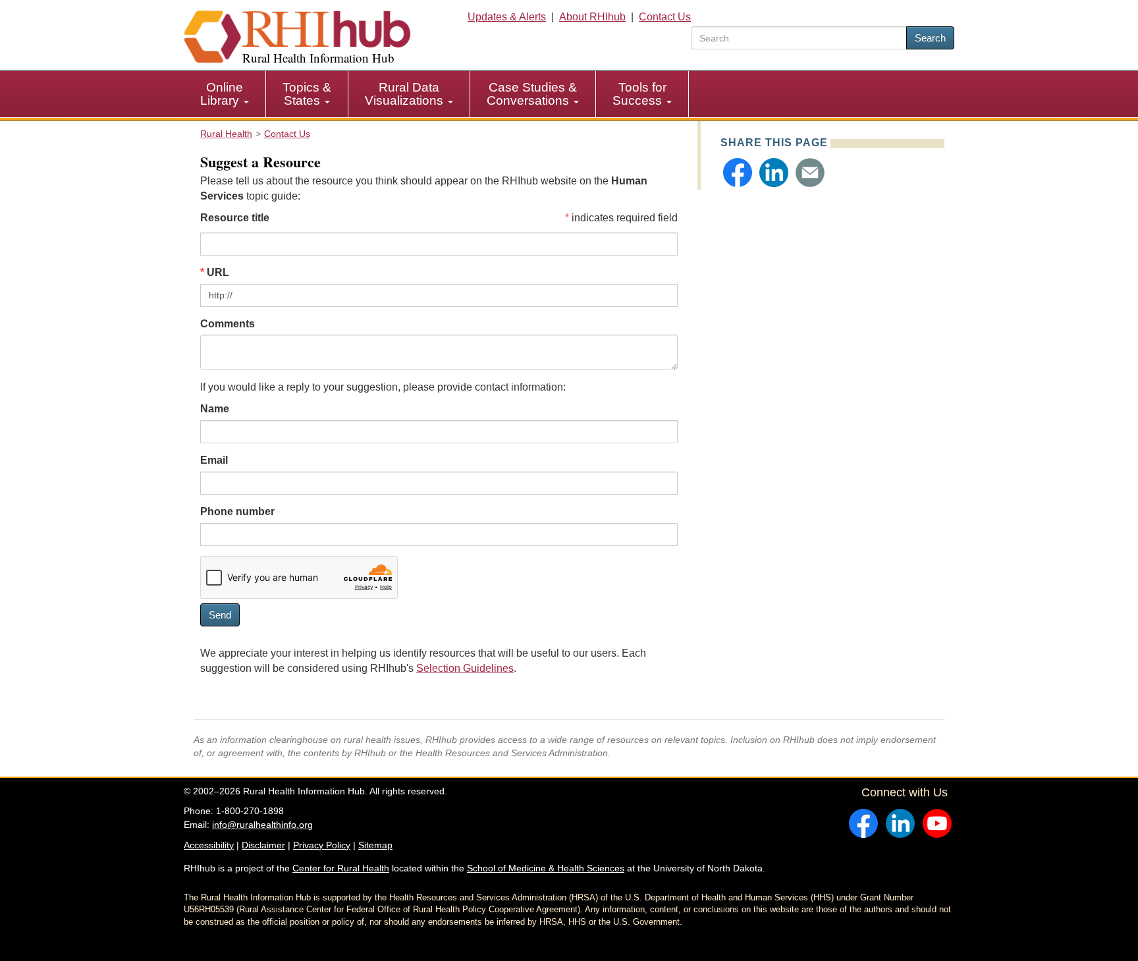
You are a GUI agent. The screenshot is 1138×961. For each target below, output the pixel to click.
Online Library (221, 93)
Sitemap (375, 845)
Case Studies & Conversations (532, 93)
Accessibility (209, 845)
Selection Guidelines (465, 668)
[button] (737, 172)
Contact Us (665, 16)
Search (930, 37)
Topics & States (307, 93)
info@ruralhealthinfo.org (262, 824)
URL (218, 272)
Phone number (237, 511)
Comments (227, 323)
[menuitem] (225, 94)
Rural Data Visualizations (406, 93)
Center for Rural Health (340, 868)
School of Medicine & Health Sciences (545, 868)
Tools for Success (639, 93)
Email (214, 460)
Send (220, 614)
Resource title (234, 217)
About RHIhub (592, 16)
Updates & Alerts (507, 16)
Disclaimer (263, 845)
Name (214, 408)
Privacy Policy (321, 845)
